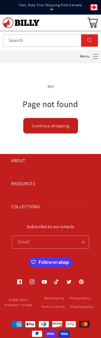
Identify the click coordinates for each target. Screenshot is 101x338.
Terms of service (53, 306)
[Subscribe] (82, 242)
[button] (89, 56)
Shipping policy (81, 306)
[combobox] (50, 40)
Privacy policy (80, 298)
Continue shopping (51, 125)
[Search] (89, 40)
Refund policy (54, 298)
